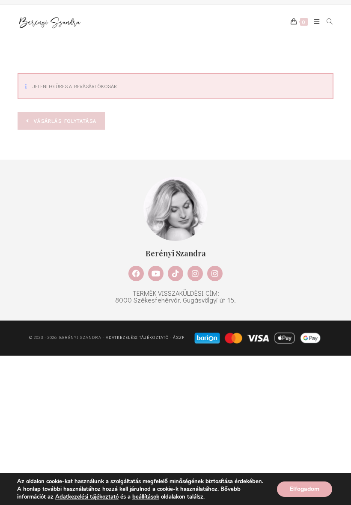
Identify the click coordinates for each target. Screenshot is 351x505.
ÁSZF (178, 337)
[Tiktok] (175, 273)
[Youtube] (156, 273)
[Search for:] (326, 22)
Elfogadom (304, 489)
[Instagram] (195, 273)
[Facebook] (136, 273)
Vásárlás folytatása (64, 120)
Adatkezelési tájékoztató (137, 337)
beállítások (145, 497)
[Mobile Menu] (314, 22)
